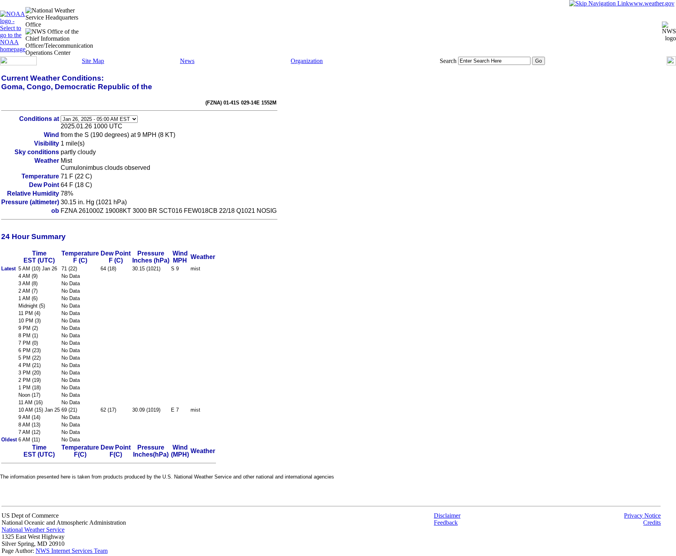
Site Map (93, 61)
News (187, 61)
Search (448, 61)
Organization (307, 61)
